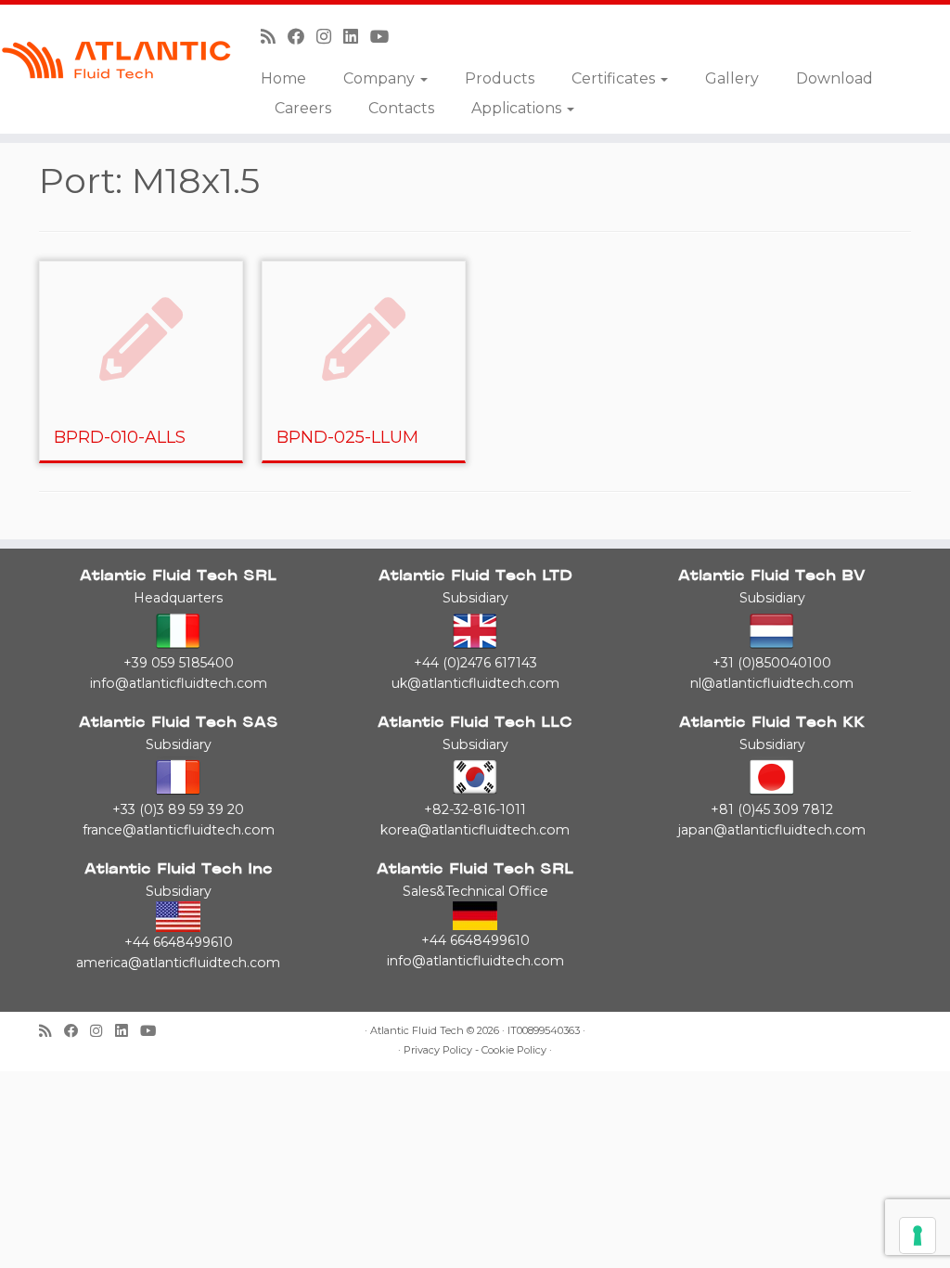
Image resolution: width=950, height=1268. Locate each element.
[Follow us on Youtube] (386, 36)
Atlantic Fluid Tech (417, 1031)
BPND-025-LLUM (347, 437)
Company (380, 78)
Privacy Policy (438, 1050)
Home (283, 78)
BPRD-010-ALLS (120, 437)
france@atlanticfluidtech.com (179, 830)
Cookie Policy (513, 1050)
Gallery (732, 78)
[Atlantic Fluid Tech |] (111, 60)
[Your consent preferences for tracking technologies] (917, 1235)
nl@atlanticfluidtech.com (772, 683)
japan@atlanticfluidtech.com (772, 830)
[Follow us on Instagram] (329, 36)
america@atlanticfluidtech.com (178, 962)
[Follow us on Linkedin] (356, 36)
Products (499, 78)
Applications (518, 108)
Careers (303, 108)
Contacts (401, 108)
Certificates (615, 78)
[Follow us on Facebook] (302, 36)
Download (834, 78)
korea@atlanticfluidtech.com (475, 830)
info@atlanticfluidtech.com (178, 683)
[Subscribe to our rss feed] (274, 36)
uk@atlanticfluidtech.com (475, 683)
